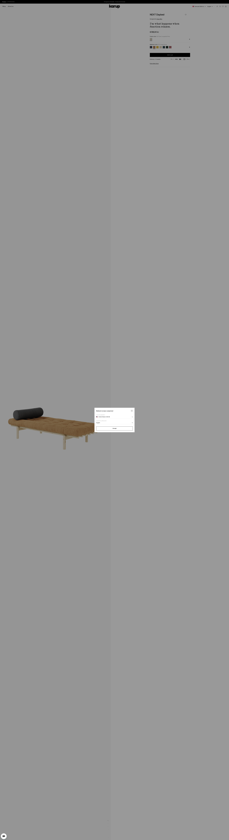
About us (10, 6)
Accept (114, 428)
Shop (4, 6)
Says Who (159, 19)
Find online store (154, 63)
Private (4, 1)
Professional (11, 1)
